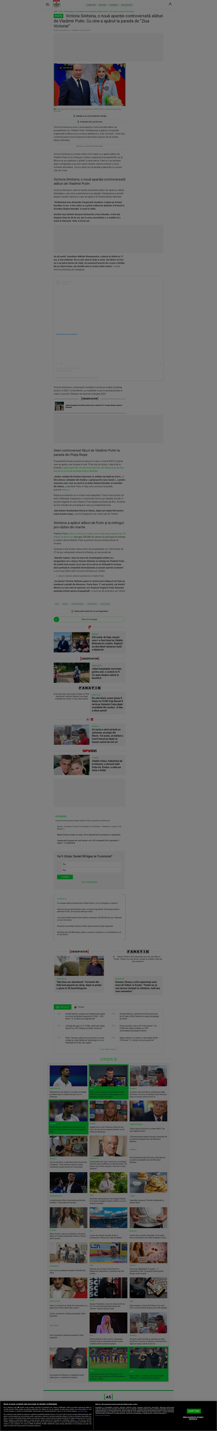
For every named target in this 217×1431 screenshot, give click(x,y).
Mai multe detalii (82, 1411)
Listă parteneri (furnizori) (102, 1415)
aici (76, 1420)
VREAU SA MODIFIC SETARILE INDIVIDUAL (193, 1418)
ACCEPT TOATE (193, 1411)
